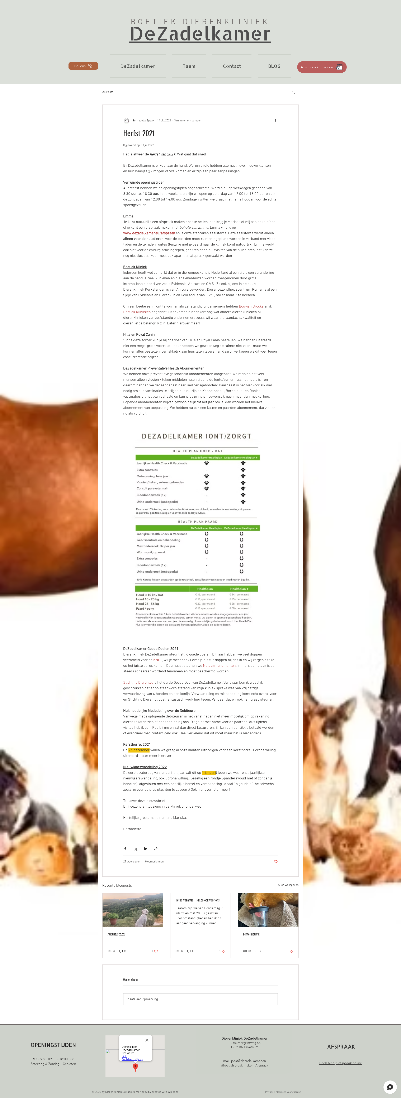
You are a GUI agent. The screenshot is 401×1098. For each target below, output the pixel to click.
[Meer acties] (275, 120)
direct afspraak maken (237, 1065)
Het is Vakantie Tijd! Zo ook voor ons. (197, 900)
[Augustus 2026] (133, 910)
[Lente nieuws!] (268, 910)
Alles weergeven (288, 885)
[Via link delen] (156, 849)
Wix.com (173, 1092)
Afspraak (261, 1065)
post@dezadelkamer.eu (248, 1061)
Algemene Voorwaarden (288, 1092)
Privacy (269, 1092)
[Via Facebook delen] (125, 849)
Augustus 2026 (116, 934)
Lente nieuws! (251, 934)
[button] (293, 92)
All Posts (107, 92)
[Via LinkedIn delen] (146, 849)
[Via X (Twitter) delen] (135, 849)
